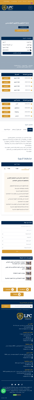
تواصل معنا (29, 390)
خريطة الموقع (13, 392)
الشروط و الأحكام (22, 390)
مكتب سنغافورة (29, 361)
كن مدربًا (24, 1)
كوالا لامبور (24, 65)
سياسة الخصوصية (15, 390)
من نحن (19, 1)
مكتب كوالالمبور (29, 369)
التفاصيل (6, 78)
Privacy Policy (19, 309)
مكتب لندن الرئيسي (28, 332)
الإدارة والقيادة (17, 65)
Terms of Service (25, 309)
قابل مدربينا (30, 1)
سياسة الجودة (7, 390)
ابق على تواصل (17, 53)
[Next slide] (5, 168)
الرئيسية (31, 65)
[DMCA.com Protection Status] (17, 395)
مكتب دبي (30, 324)
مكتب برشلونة (29, 344)
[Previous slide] (29, 168)
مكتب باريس (29, 352)
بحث (17, 251)
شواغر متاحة (18, 392)
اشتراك (6, 306)
